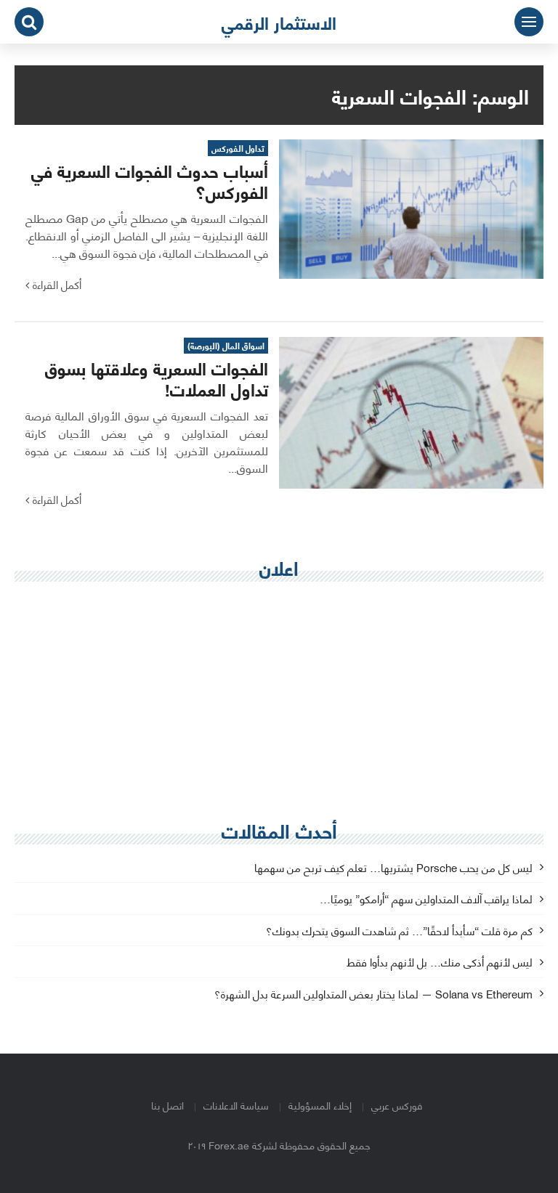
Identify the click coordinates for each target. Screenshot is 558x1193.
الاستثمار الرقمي (279, 22)
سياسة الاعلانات (236, 1105)
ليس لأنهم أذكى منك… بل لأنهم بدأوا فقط (440, 962)
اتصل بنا (167, 1105)
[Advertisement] (279, 697)
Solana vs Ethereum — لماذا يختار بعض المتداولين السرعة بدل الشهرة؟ (373, 994)
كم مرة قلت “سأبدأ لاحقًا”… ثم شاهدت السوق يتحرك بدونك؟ (399, 931)
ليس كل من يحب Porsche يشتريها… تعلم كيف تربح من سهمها (393, 868)
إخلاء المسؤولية (320, 1105)
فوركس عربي (396, 1105)
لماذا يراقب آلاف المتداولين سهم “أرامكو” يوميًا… (426, 899)
